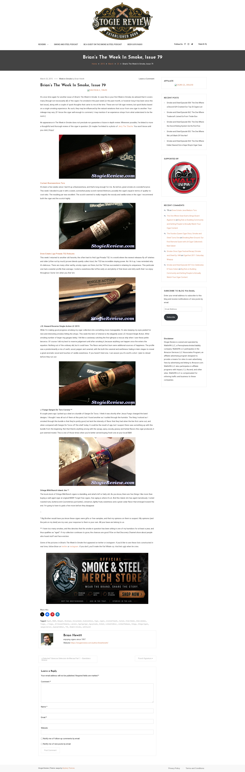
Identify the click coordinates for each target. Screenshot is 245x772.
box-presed (77, 621)
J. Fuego (50, 624)
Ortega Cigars (143, 624)
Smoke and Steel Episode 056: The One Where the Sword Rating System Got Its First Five (185, 124)
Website (44, 728)
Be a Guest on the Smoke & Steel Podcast (103, 44)
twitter (64, 546)
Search (201, 44)
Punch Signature (145, 658)
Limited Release (124, 624)
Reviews (42, 44)
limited (101, 624)
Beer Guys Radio (134, 44)
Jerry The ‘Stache (125, 126)
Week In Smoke (75, 627)
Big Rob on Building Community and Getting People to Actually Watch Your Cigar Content (185, 224)
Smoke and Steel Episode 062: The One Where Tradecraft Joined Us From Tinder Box (185, 114)
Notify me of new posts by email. (57, 744)
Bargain (60, 621)
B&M (54, 621)
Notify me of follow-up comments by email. (61, 738)
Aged (49, 621)
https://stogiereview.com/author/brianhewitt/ (89, 643)
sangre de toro (46, 627)
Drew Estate (130, 621)
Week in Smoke (65, 79)
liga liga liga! (83, 624)
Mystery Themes (69, 768)
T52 (66, 627)
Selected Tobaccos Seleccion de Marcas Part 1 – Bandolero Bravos (66, 659)
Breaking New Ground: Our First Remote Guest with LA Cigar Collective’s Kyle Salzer (185, 242)
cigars (102, 621)
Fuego (43, 624)
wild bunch (87, 627)
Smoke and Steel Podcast (66, 44)
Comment (46, 681)
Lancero (74, 624)
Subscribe (171, 317)
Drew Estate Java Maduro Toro (184, 210)
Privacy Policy (174, 768)
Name (44, 707)
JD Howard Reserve (62, 624)
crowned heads (111, 621)
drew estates (141, 621)
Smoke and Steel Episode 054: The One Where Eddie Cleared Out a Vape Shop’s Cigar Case (185, 143)
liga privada (93, 624)
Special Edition (58, 627)
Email (44, 717)
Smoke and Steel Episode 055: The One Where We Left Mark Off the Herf (185, 133)
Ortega (133, 624)
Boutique (68, 621)
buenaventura (88, 621)
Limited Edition (111, 624)
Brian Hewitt (79, 79)
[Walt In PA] (184, 178)
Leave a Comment (146, 79)
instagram (74, 546)
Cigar (96, 621)
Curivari (121, 621)
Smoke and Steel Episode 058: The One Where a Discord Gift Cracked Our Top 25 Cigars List (185, 105)
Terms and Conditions (195, 768)
